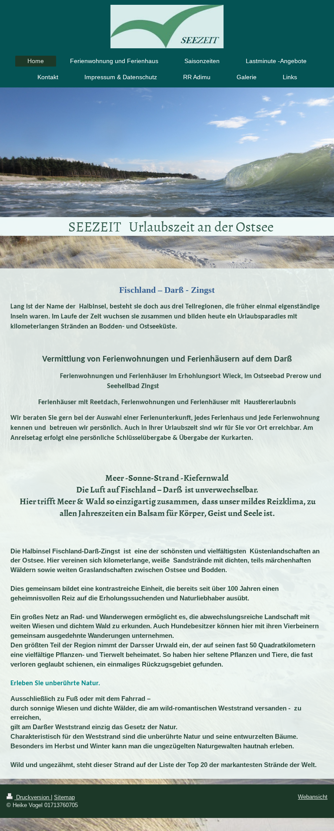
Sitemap (64, 797)
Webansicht (312, 797)
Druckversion (32, 797)
